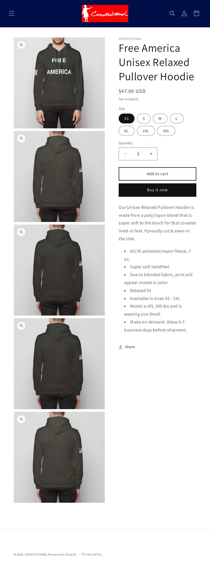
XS (126, 118)
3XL (166, 130)
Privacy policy (92, 554)
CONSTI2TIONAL (36, 554)
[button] (11, 13)
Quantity (125, 143)
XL (126, 130)
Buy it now (157, 189)
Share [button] (130, 346)
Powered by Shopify (62, 554)
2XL (146, 130)
